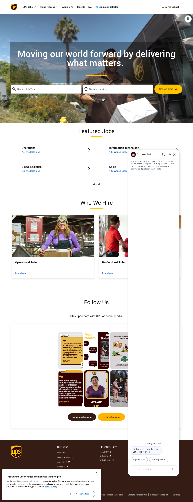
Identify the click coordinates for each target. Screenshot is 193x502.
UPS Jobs (61, 453)
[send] (172, 469)
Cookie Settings (82, 494)
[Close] (97, 472)
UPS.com (104, 456)
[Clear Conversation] (164, 154)
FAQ (90, 7)
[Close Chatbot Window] (174, 154)
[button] (96, 184)
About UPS (67, 7)
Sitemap (176, 495)
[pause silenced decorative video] (188, 19)
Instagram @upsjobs (82, 416)
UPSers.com (105, 460)
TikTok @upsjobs (111, 416)
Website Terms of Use (137, 495)
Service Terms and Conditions (111, 495)
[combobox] (46, 89)
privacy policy (146, 166)
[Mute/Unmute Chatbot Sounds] (169, 154)
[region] (153, 311)
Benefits (80, 7)
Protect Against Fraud (160, 495)
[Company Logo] (14, 7)
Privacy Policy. (51, 487)
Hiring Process (63, 458)
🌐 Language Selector (106, 7)
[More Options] (134, 469)
